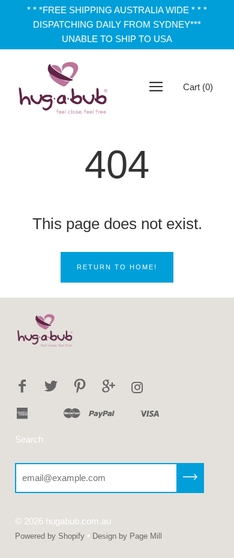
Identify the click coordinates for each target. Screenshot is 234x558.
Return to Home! (117, 267)
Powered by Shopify (50, 536)
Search (29, 439)
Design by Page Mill (127, 536)
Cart (198, 87)
